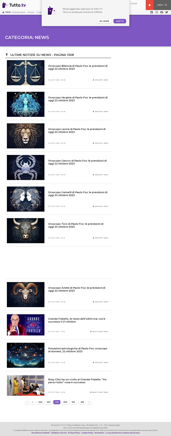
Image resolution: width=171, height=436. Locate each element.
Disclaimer (99, 433)
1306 (40, 402)
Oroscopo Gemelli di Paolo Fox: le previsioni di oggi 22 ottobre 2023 (77, 194)
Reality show (97, 331)
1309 (65, 402)
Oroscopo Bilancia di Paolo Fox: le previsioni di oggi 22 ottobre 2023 (78, 67)
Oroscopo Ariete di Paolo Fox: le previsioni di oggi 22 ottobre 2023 (76, 289)
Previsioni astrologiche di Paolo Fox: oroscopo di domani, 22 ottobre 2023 (77, 350)
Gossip (134, 4)
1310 (73, 402)
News (106, 80)
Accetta (120, 21)
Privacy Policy (74, 433)
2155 (82, 402)
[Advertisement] (58, 263)
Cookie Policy (87, 433)
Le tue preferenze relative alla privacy (123, 433)
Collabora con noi (59, 433)
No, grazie (104, 21)
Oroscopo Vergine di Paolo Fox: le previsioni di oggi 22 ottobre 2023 (78, 99)
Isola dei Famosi (18, 12)
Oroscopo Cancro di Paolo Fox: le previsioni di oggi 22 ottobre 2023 (77, 162)
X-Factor (30, 12)
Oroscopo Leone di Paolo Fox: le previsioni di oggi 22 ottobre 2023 (77, 130)
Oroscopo (99, 80)
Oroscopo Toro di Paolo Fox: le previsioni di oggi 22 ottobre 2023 (75, 225)
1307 (48, 402)
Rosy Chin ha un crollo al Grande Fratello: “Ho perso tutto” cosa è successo (77, 381)
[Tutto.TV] (21, 5)
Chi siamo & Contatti (40, 433)
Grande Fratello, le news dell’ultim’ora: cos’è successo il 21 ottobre (76, 320)
